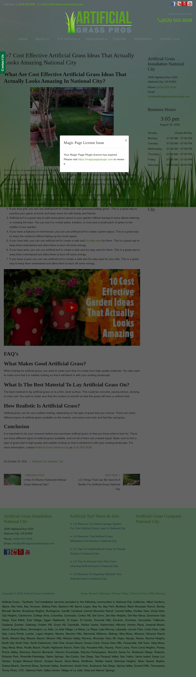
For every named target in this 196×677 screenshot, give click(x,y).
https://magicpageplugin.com (95, 159)
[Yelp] (184, 5)
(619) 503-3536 (27, 4)
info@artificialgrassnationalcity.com (62, 4)
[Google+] (179, 5)
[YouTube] (190, 5)
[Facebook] (174, 5)
